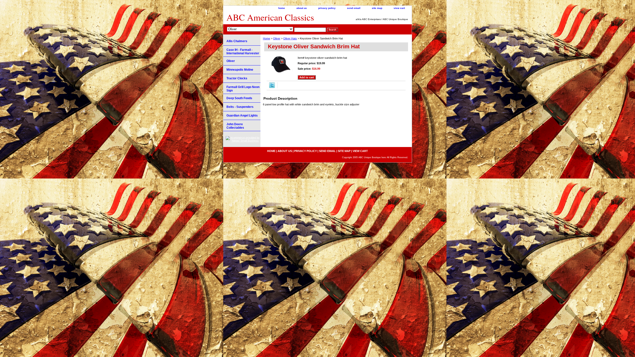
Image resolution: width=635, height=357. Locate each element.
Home (266, 38)
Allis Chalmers (236, 41)
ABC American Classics (270, 17)
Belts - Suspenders (240, 107)
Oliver (276, 38)
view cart (399, 8)
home (281, 8)
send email (353, 8)
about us (301, 8)
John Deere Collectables (235, 125)
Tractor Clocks (236, 78)
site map (377, 8)
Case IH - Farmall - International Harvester (242, 51)
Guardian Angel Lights (242, 115)
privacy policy (327, 8)
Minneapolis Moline (239, 69)
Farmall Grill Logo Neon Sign (242, 88)
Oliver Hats (290, 38)
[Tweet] (272, 87)
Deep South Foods (239, 98)
